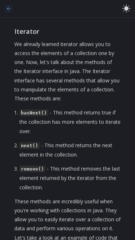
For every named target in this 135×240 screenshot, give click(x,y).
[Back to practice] (8, 8)
